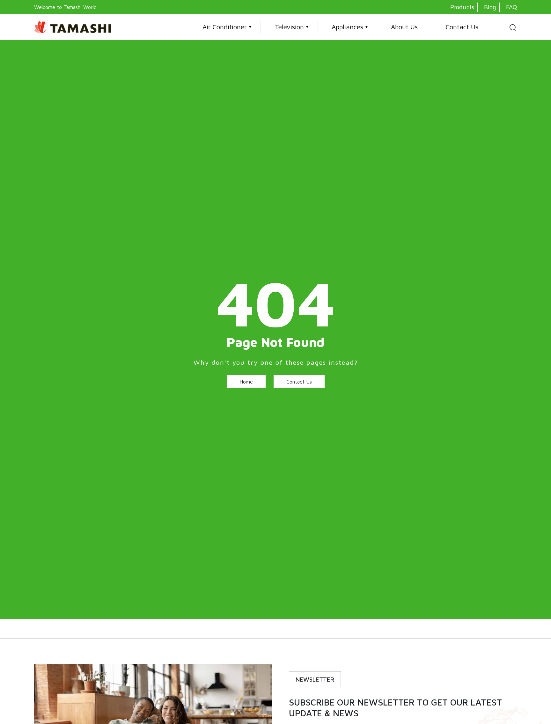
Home (246, 381)
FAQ (511, 7)
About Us (404, 27)
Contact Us (462, 27)
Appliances (347, 27)
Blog (490, 7)
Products (462, 7)
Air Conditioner (224, 27)
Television (289, 27)
